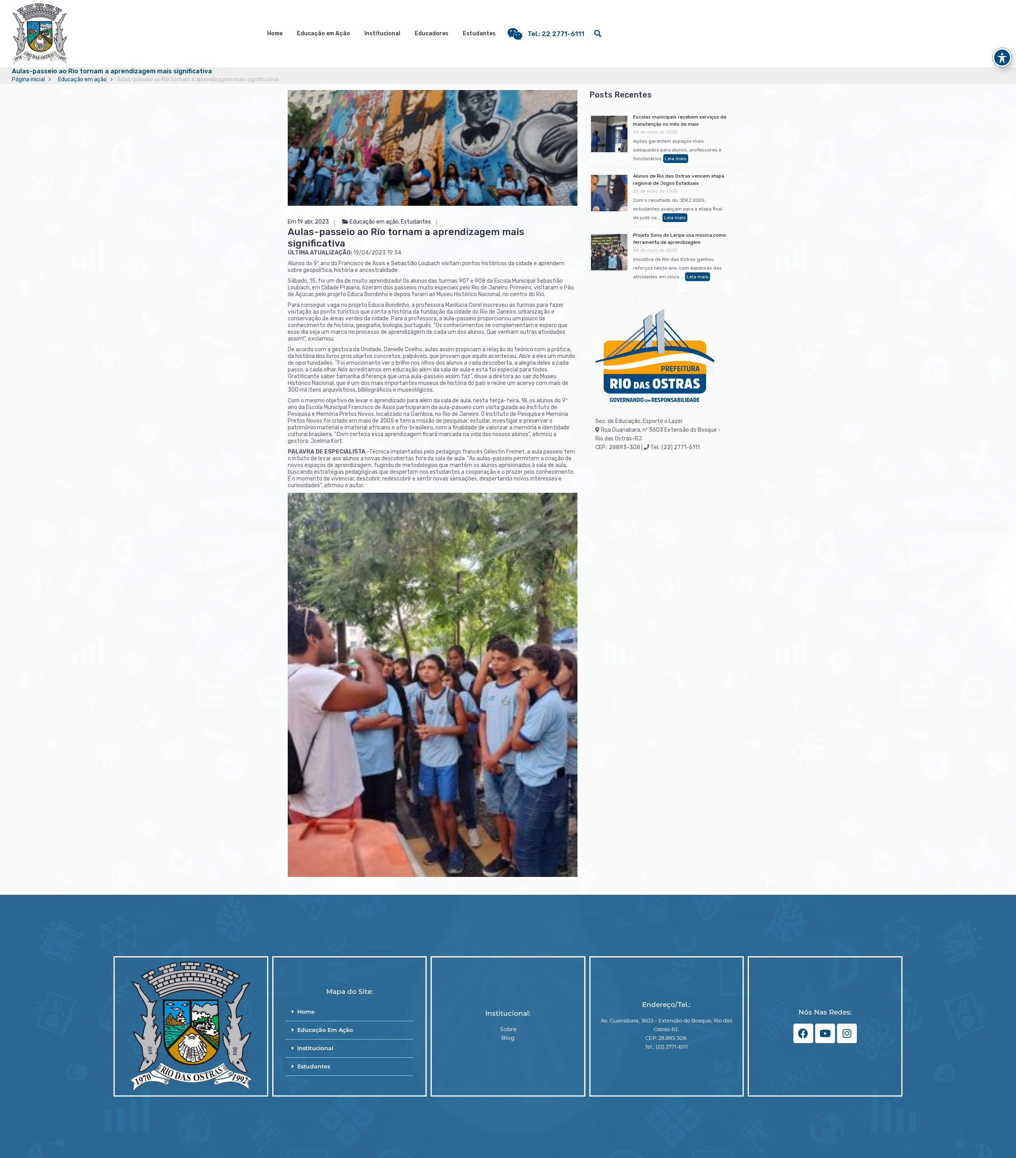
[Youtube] (825, 1033)
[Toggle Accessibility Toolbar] (1002, 57)
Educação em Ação (323, 33)
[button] (349, 1012)
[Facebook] (803, 1033)
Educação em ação (82, 79)
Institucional (382, 33)
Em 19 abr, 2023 (308, 221)
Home (275, 33)
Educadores (431, 33)
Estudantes (479, 33)
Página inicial (28, 79)
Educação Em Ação (325, 1030)
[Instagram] (847, 1033)
